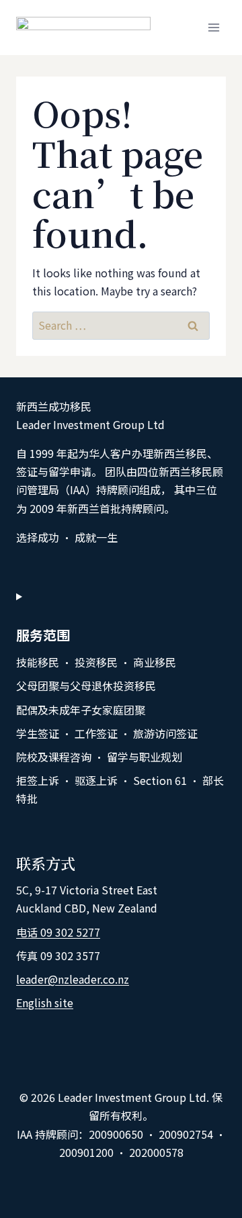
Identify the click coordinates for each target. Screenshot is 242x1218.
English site (44, 1002)
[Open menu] (213, 27)
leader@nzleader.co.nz (72, 979)
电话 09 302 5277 (58, 932)
